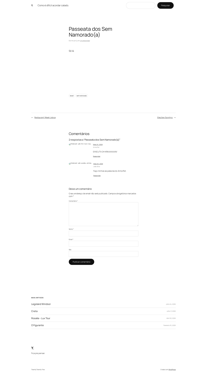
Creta (34, 311)
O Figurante (37, 325)
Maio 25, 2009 (98, 164)
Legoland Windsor (41, 304)
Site (70, 250)
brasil (72, 96)
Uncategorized (85, 41)
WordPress (172, 369)
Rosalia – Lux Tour (40, 318)
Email (71, 239)
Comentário (73, 201)
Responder (96, 156)
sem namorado (82, 96)
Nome (71, 229)
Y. (32, 5)
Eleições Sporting (165, 117)
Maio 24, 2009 (98, 144)
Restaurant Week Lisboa (45, 117)
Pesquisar (165, 5)
